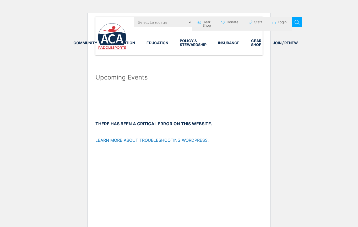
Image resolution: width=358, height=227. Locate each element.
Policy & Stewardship (193, 42)
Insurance (229, 43)
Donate (232, 22)
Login (282, 22)
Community (85, 43)
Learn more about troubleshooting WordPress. (152, 140)
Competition (122, 43)
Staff (258, 22)
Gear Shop (207, 23)
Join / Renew (285, 43)
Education (157, 43)
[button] (297, 22)
